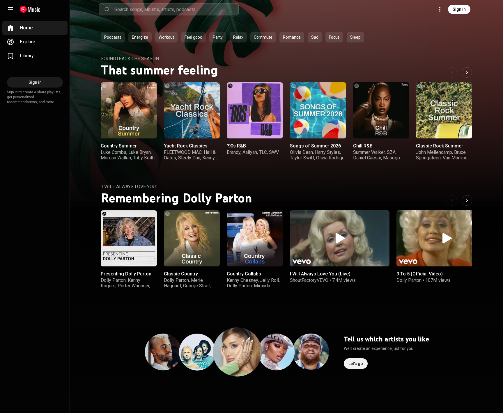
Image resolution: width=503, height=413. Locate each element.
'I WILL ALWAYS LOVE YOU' (129, 186)
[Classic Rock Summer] (444, 110)
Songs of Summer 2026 (315, 146)
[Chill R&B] (381, 110)
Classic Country (181, 274)
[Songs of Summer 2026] (318, 110)
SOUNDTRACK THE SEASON (130, 58)
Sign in (459, 9)
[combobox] (176, 9)
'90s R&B (236, 146)
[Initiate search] (106, 9)
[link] (35, 28)
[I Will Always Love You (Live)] (340, 238)
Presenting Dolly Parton (126, 274)
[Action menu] (150, 90)
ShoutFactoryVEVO (309, 280)
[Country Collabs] (255, 238)
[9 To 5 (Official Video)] (446, 238)
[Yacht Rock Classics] (192, 110)
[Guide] (10, 9)
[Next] (467, 72)
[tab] (113, 37)
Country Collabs (244, 274)
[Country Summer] (129, 110)
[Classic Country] (192, 238)
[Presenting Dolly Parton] (129, 238)
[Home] (30, 9)
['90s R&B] (255, 110)
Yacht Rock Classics (186, 146)
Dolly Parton (408, 280)
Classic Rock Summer (439, 146)
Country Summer (119, 146)
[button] (147, 129)
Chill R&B (363, 146)
